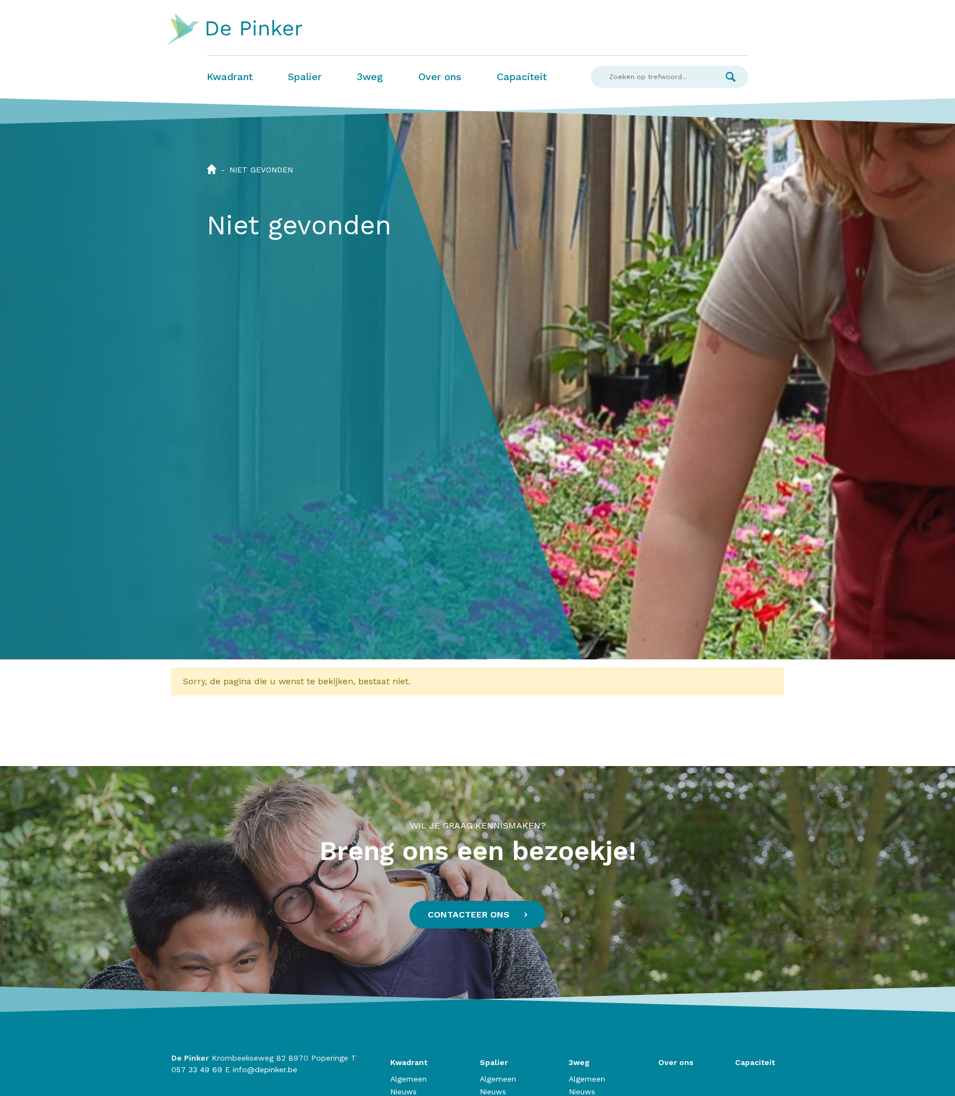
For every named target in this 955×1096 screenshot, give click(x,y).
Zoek (730, 77)
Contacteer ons (469, 914)
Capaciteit (522, 76)
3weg (370, 76)
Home (212, 169)
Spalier (305, 76)
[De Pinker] (234, 29)
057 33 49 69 (196, 1069)
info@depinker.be (265, 1069)
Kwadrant (230, 76)
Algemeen (408, 1078)
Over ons (439, 76)
